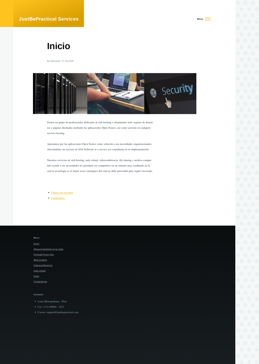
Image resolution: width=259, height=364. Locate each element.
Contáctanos (58, 198)
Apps (36, 276)
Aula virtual (40, 271)
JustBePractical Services (49, 19)
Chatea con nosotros (62, 192)
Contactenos (40, 281)
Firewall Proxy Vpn (44, 254)
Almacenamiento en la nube (48, 249)
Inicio (36, 244)
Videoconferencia (43, 265)
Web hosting (40, 260)
